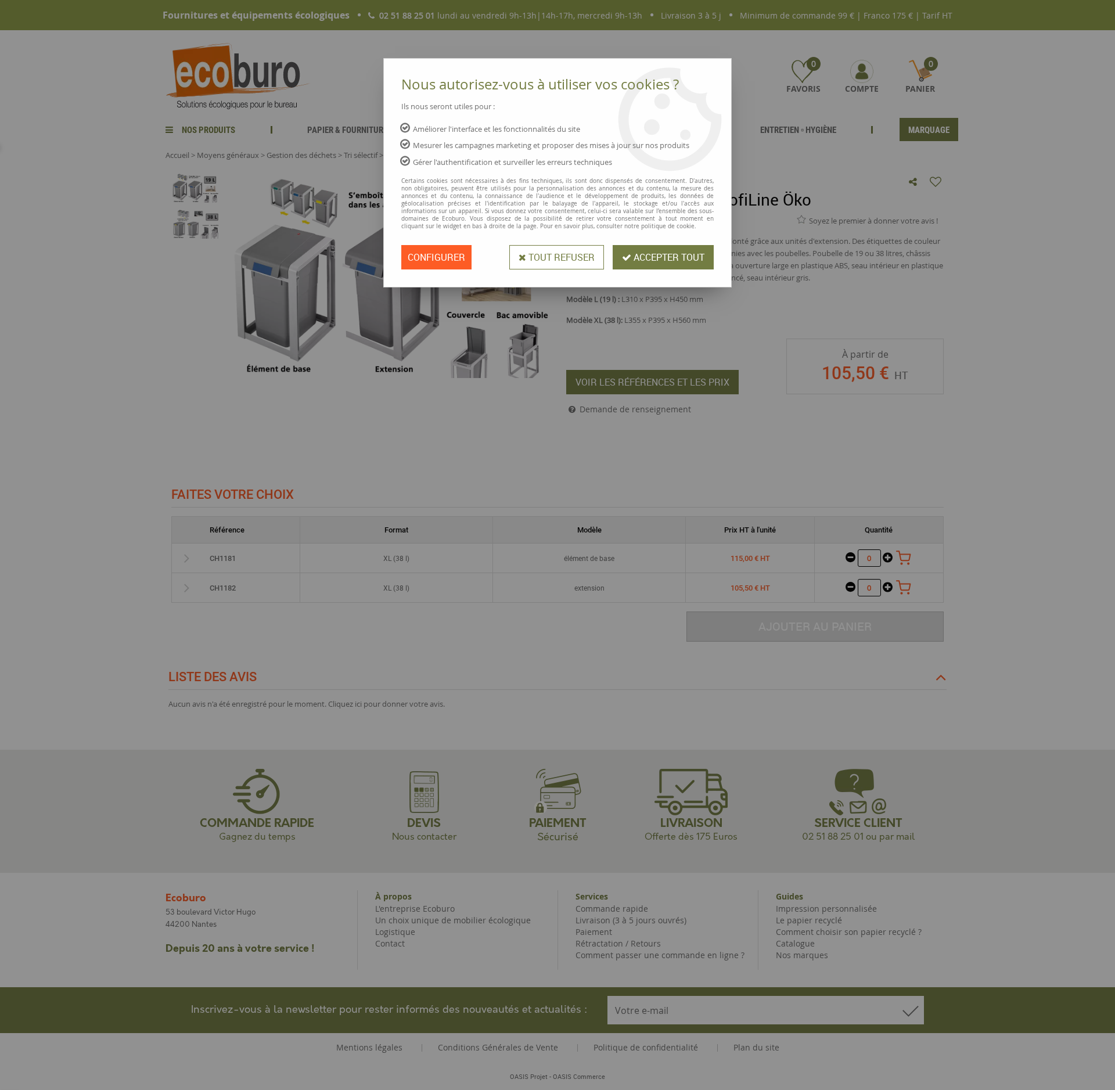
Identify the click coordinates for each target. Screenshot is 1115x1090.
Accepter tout (667, 257)
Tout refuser (560, 257)
